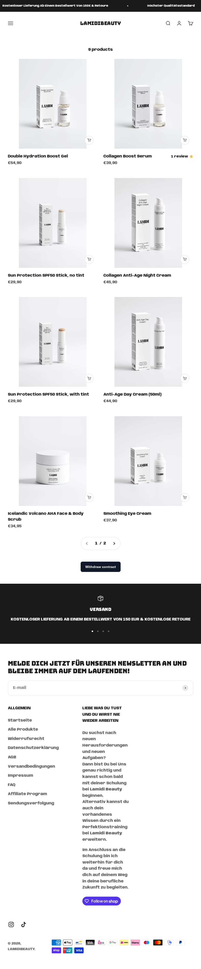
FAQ (11, 785)
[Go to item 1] (92, 631)
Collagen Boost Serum (127, 156)
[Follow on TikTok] (23, 924)
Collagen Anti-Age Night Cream (137, 275)
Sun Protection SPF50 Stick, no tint (46, 275)
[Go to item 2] (98, 631)
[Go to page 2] (114, 543)
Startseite (20, 720)
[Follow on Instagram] (11, 924)
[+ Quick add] (89, 140)
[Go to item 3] (103, 631)
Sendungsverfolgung (31, 803)
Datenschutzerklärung (33, 748)
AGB (12, 757)
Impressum (20, 776)
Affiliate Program (27, 794)
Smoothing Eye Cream (127, 514)
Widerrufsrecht (26, 739)
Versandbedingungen (31, 766)
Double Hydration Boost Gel (38, 156)
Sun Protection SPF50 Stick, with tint (48, 394)
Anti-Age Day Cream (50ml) (132, 394)
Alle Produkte (23, 729)
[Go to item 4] (108, 631)
